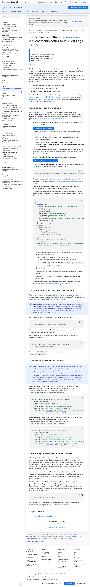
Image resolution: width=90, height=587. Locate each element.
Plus (24, 2)
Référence (35, 11)
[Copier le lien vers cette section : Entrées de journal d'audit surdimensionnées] (74, 454)
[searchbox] (12, 16)
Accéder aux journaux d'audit (43, 128)
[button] (11, 53)
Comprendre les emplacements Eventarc (48, 381)
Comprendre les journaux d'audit (60, 284)
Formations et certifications (62, 566)
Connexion (85, 2)
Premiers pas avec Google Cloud (63, 555)
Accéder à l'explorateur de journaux (45, 161)
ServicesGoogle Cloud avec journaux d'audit (54, 97)
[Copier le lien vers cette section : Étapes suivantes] (47, 512)
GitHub (60, 552)
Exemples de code (63, 559)
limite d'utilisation (77, 458)
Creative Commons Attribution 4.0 (71, 534)
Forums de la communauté (45, 552)
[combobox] (44, 2)
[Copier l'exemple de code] (82, 171)
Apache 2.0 (53, 536)
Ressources (54, 11)
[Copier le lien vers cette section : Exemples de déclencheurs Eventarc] (66, 361)
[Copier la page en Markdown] (37, 45)
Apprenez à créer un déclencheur (43, 516)
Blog (75, 552)
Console (59, 2)
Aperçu (4, 11)
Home (30, 30)
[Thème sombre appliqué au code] (79, 171)
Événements (77, 555)
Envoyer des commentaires (74, 37)
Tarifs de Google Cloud (32, 557)
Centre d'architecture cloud (64, 562)
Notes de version (46, 559)
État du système (46, 562)
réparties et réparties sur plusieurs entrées (50, 119)
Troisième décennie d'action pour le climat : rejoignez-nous (43, 579)
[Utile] (80, 30)
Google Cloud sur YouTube (78, 561)
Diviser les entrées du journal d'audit (58, 505)
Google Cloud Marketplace (31, 560)
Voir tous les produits (31, 554)
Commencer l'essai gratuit (78, 7)
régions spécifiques (63, 366)
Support (44, 556)
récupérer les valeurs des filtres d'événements (43, 99)
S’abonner (69, 583)
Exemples (44, 11)
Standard (19, 7)
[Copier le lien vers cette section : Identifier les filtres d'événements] (63, 108)
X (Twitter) (77, 557)
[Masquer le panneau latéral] (21, 584)
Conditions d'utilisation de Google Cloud (37, 577)
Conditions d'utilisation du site (62, 574)
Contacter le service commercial (31, 565)
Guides (26, 11)
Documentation (39, 30)
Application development (51, 30)
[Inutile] (83, 30)
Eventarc (9, 7)
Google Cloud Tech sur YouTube (80, 565)
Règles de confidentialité (45, 574)
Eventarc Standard (15, 11)
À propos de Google (31, 574)
